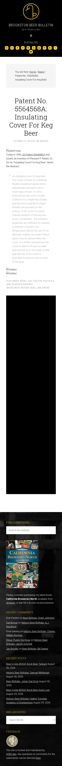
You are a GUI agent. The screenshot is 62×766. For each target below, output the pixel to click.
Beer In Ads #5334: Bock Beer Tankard (26, 664)
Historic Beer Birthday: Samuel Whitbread (27, 672)
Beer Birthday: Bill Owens (35, 648)
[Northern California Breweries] (22, 587)
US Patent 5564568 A (33, 154)
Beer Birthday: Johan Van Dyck (22, 681)
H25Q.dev (11, 754)
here (38, 758)
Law (39, 288)
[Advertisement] (31, 394)
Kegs (33, 288)
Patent (46, 288)
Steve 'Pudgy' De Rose (18, 640)
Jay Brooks (12, 648)
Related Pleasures (22, 284)
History (25, 288)
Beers (23, 281)
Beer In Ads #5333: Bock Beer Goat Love (28, 690)
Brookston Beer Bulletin (31, 25)
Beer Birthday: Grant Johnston (38, 618)
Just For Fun (35, 281)
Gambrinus (11, 622)
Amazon (10, 602)
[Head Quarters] (12, 746)
